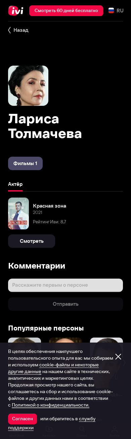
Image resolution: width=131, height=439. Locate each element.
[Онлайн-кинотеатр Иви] (17, 10)
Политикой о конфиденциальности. (50, 405)
